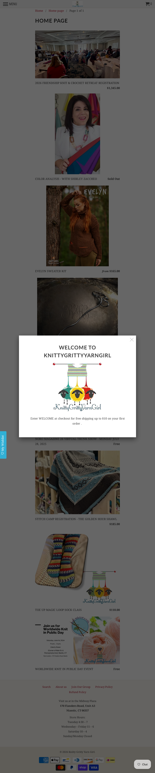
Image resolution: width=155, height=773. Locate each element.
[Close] (131, 339)
